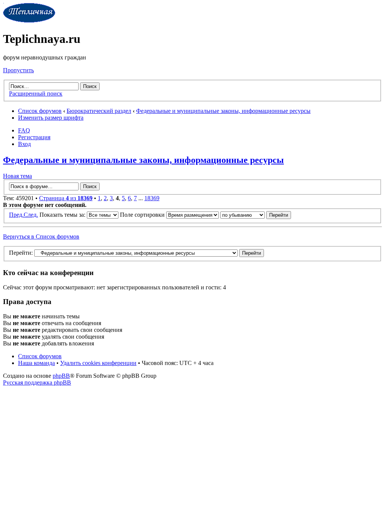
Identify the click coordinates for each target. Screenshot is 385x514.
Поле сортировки (143, 214)
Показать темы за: (63, 214)
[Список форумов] (29, 20)
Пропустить (18, 70)
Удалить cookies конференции (98, 363)
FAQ (24, 130)
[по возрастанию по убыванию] (255, 214)
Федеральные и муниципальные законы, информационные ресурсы (223, 111)
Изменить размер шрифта (50, 117)
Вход (24, 144)
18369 (151, 198)
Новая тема (17, 176)
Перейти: (21, 252)
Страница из (65, 198)
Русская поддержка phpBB (37, 382)
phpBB (61, 376)
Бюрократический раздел (99, 111)
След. (31, 214)
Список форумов (40, 111)
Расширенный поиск (35, 93)
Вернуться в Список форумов (41, 236)
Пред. (16, 214)
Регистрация (34, 137)
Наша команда (36, 363)
